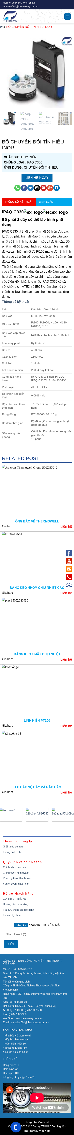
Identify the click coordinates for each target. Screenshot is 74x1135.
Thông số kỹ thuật (15, 301)
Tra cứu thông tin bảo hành (18, 909)
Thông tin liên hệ (12, 852)
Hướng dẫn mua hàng (15, 904)
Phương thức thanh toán (17, 878)
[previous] (8, 70)
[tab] (37, 301)
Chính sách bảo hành (15, 867)
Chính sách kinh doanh (16, 872)
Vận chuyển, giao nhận (16, 883)
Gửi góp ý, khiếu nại (14, 898)
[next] (65, 70)
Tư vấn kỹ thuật (12, 915)
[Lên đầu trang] (69, 586)
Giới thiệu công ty (13, 846)
